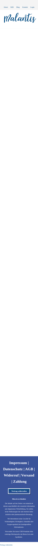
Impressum (18, 463)
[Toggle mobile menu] (34, 26)
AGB (29, 469)
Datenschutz (13, 469)
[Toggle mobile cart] (27, 26)
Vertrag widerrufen (6, 545)
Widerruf (11, 475)
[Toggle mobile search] (30, 26)
